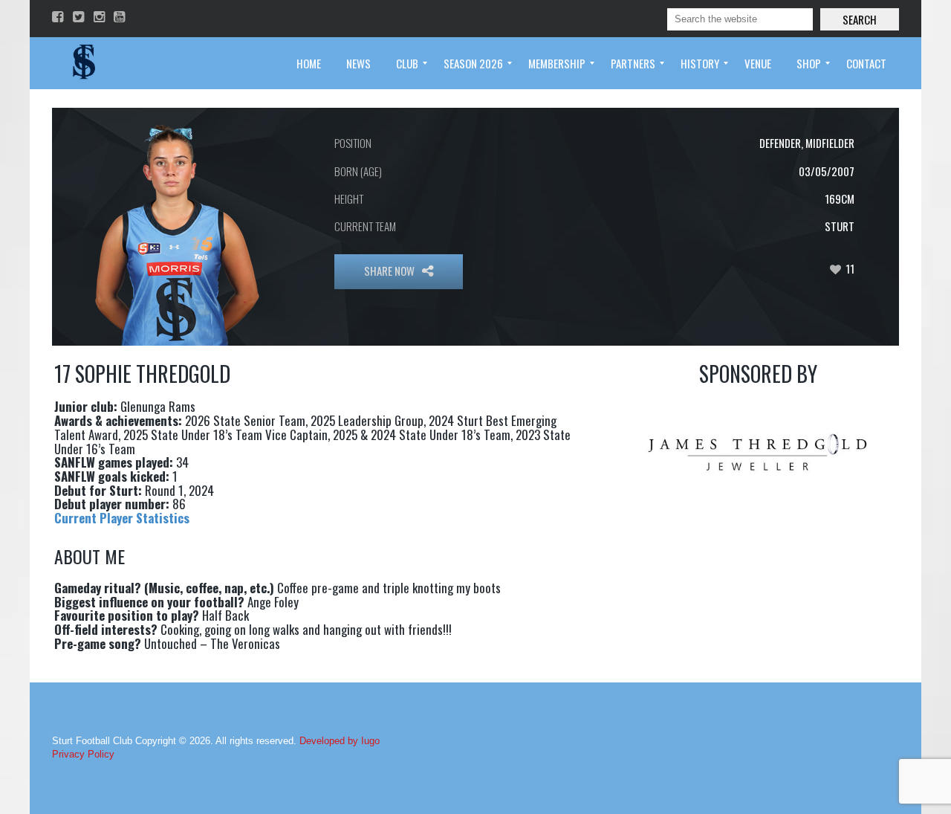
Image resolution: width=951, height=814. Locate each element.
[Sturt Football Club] (82, 63)
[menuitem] (309, 63)
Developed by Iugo (339, 740)
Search (860, 19)
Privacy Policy (83, 754)
